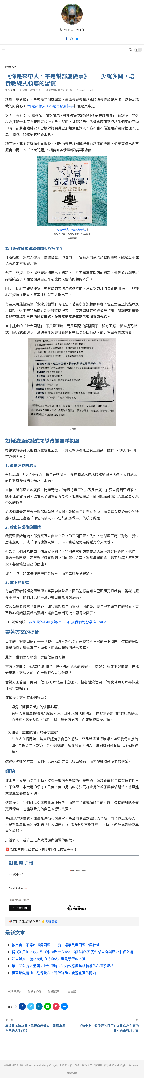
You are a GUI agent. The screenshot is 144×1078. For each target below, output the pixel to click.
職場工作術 (35, 991)
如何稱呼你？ (17, 874)
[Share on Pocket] (56, 1006)
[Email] (77, 38)
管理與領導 (15, 991)
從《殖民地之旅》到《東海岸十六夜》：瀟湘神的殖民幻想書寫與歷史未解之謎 (72, 951)
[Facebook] (66, 38)
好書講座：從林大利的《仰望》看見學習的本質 (49, 958)
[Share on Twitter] (30, 1006)
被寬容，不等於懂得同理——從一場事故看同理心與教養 (56, 944)
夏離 (12, 90)
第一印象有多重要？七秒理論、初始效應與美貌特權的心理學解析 (63, 965)
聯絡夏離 (51, 921)
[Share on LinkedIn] (39, 1006)
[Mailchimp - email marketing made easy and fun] (76, 910)
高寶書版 (70, 991)
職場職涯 (53, 991)
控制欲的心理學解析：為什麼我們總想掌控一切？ (67, 621)
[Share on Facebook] (22, 1006)
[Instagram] (71, 38)
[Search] (130, 50)
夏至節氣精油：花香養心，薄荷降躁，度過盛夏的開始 (54, 972)
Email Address (18, 888)
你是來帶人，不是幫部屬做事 (51, 105)
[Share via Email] (64, 1006)
